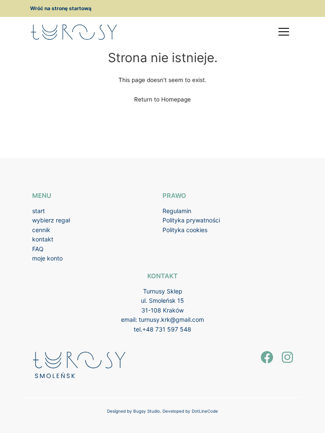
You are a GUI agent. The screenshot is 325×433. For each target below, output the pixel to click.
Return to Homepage (162, 99)
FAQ (38, 248)
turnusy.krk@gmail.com (171, 319)
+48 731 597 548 (166, 329)
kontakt (42, 239)
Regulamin (176, 210)
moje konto (47, 258)
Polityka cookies (184, 229)
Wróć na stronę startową (60, 8)
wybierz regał (51, 220)
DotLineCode (205, 411)
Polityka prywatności (191, 220)
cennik (41, 229)
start (38, 210)
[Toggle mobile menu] (284, 31)
